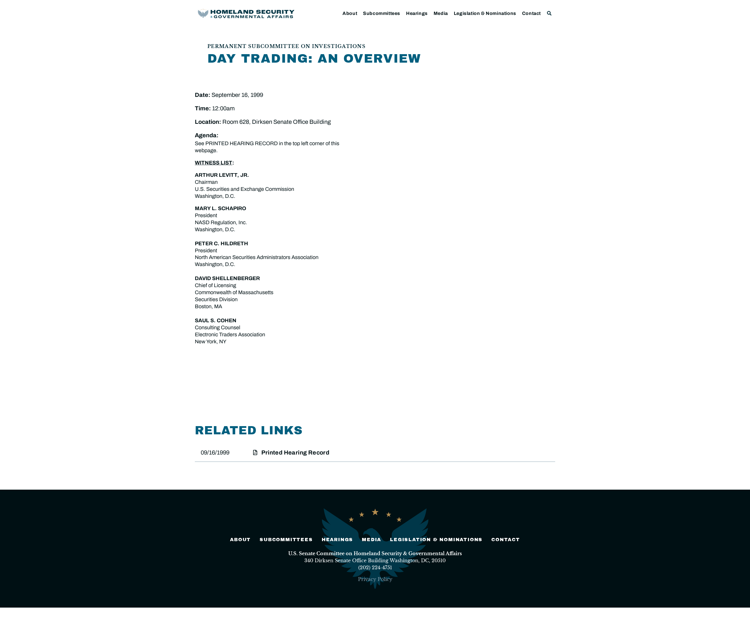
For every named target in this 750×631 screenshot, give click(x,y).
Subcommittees (381, 13)
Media (441, 13)
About (349, 13)
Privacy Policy (375, 579)
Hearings (417, 13)
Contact (531, 13)
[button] (549, 13)
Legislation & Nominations (485, 13)
